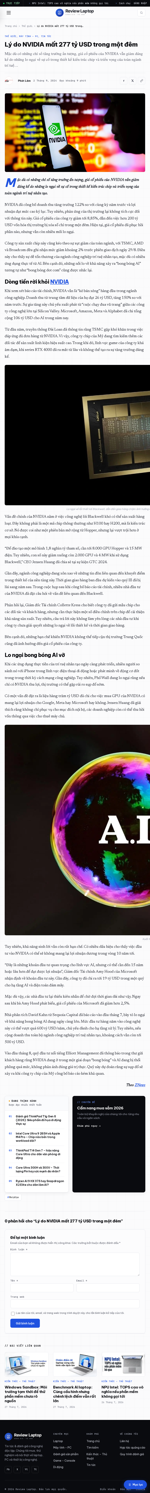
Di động (58, 1467)
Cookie (140, 1489)
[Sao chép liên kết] (141, 80)
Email (81, 1280)
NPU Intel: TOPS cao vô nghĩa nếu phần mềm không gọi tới (123, 1392)
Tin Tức (46, 36)
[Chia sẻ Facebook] (123, 80)
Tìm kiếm (93, 1447)
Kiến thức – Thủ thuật (97, 1456)
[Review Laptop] (23, 1436)
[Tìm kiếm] (141, 12)
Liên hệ (124, 1441)
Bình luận (19, 1249)
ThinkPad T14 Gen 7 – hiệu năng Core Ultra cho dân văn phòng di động (38, 1154)
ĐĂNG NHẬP (140, 3)
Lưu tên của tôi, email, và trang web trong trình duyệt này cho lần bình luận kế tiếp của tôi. (70, 1312)
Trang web (17, 1296)
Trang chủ (11, 26)
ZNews (140, 1085)
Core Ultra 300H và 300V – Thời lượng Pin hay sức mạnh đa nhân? (38, 1169)
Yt (26, 1469)
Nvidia (14, 1197)
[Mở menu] (8, 13)
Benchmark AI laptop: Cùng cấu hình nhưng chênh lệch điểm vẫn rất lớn (74, 1394)
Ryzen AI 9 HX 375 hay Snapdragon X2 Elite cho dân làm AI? (40, 1183)
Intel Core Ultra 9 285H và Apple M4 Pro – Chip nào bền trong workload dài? (38, 1137)
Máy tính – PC (28, 36)
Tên (14, 1280)
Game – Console (64, 1460)
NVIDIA (59, 281)
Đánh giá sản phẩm (66, 1454)
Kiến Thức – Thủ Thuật (20, 1381)
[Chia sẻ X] (132, 80)
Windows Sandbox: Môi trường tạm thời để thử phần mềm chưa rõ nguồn (26, 1394)
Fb (8, 1469)
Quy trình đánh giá (132, 1454)
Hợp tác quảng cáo (132, 1447)
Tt (35, 1469)
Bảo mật (125, 1489)
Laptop (58, 1441)
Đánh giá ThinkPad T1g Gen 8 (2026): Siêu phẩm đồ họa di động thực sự (38, 1120)
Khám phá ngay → (89, 1125)
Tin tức (91, 1465)
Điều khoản (108, 1489)
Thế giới (26, 26)
